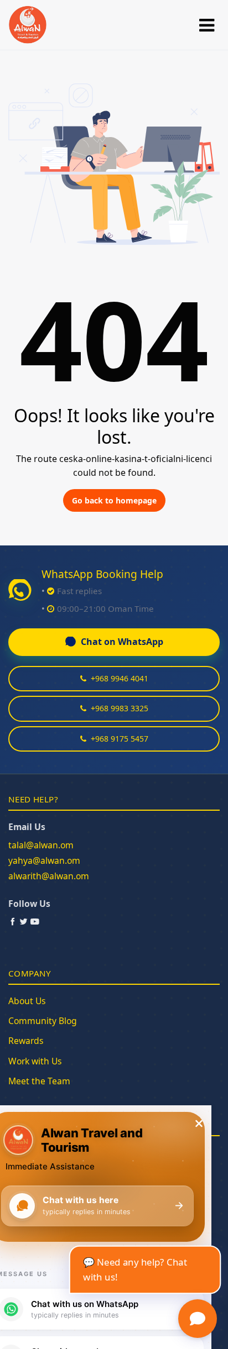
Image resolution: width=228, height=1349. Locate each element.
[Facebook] (12, 921)
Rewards (26, 1041)
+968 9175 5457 (119, 738)
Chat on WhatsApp (122, 642)
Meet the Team (39, 1081)
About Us (27, 1001)
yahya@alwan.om (44, 860)
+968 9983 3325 (119, 708)
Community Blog (42, 1021)
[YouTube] (34, 921)
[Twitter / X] (23, 921)
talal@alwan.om (41, 845)
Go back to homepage (114, 500)
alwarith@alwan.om (48, 876)
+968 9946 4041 (119, 678)
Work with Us (35, 1061)
